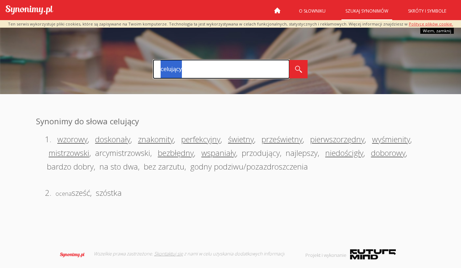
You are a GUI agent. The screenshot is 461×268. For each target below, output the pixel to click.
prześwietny (282, 139)
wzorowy (72, 139)
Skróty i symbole (427, 11)
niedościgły (344, 152)
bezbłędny (176, 152)
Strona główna (277, 13)
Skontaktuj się (168, 253)
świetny (241, 139)
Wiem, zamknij (437, 30)
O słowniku (312, 11)
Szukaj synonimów (366, 11)
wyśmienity (391, 139)
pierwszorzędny (337, 139)
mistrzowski (69, 152)
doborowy (388, 152)
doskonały (112, 139)
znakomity (156, 139)
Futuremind (373, 254)
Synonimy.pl (29, 10)
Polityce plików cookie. (431, 24)
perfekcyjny (200, 139)
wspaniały (218, 152)
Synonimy (74, 254)
